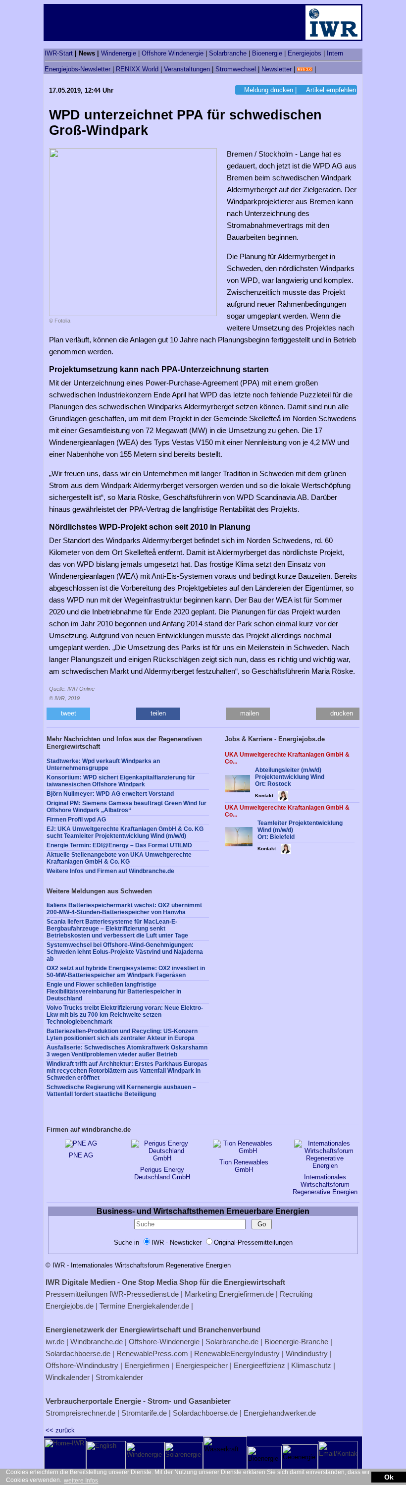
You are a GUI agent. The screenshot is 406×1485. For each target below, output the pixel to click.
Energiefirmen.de (246, 1294)
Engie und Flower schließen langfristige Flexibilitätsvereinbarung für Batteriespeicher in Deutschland (114, 991)
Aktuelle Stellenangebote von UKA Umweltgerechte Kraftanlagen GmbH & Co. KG (119, 858)
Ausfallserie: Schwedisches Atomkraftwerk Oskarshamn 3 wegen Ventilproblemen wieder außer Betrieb (127, 1051)
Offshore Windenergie (172, 53)
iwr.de (55, 1341)
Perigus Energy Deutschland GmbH (162, 1173)
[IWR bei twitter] (321, 69)
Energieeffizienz (259, 1365)
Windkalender (68, 1377)
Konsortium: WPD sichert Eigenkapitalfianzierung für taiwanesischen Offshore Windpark (121, 781)
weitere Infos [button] (81, 1480)
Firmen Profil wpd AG (76, 819)
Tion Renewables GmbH (243, 1165)
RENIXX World (137, 69)
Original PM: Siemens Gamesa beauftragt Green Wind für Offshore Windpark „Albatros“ (126, 807)
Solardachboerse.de (78, 1353)
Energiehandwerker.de (280, 1413)
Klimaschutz (311, 1365)
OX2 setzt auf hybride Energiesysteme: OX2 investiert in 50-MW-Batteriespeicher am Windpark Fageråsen (126, 972)
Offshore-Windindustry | (84, 1365)
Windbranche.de (96, 1341)
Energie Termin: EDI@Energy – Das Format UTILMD (119, 845)
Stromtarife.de (144, 1413)
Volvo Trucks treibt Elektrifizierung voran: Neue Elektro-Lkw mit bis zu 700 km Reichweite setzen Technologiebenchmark (125, 1014)
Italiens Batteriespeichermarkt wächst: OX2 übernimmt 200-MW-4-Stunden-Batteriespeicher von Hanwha (124, 909)
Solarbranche (228, 53)
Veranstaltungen (187, 69)
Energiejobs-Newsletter (77, 69)
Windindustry (307, 1353)
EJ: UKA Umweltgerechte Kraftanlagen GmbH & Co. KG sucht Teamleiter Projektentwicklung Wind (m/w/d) (125, 832)
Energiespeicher (201, 1365)
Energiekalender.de (158, 1306)
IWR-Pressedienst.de (144, 1294)
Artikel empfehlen (331, 90)
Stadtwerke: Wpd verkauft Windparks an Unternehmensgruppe (103, 764)
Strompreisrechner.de (80, 1413)
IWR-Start (59, 53)
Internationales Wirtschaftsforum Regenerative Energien (325, 1184)
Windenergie (118, 53)
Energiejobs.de (70, 1306)
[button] (68, 714)
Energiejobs (304, 53)
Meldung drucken (268, 90)
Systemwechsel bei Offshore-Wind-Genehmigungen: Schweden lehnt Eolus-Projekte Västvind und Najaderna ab (125, 951)
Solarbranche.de (231, 1341)
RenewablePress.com (152, 1353)
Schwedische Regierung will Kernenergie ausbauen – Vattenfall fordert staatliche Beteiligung (121, 1091)
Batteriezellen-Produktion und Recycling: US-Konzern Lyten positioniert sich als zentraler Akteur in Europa (122, 1035)
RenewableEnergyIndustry (237, 1353)
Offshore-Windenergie (164, 1341)
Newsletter (276, 69)
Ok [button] (389, 1477)
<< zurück (60, 1430)
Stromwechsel (235, 69)
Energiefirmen (146, 1365)
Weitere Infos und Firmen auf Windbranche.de (110, 871)
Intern (335, 53)
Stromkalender (119, 1377)
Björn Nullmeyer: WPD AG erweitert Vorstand (110, 793)
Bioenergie (267, 53)
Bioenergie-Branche (296, 1341)
